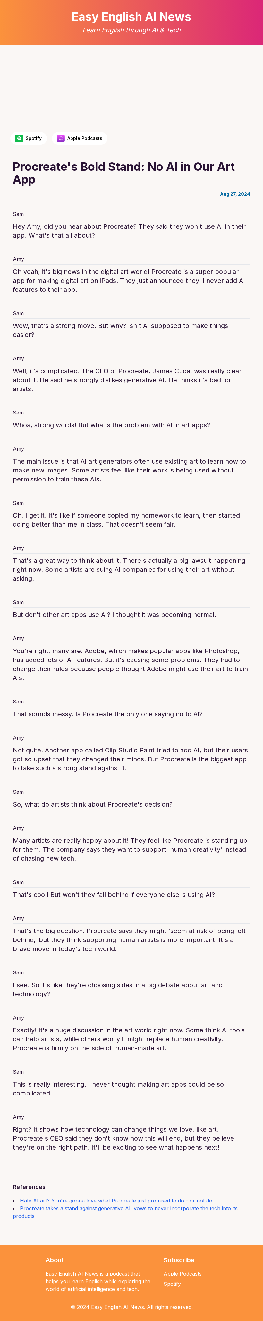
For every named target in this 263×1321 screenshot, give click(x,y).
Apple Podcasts (183, 1273)
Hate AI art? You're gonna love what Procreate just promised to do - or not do (116, 1200)
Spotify (172, 1284)
